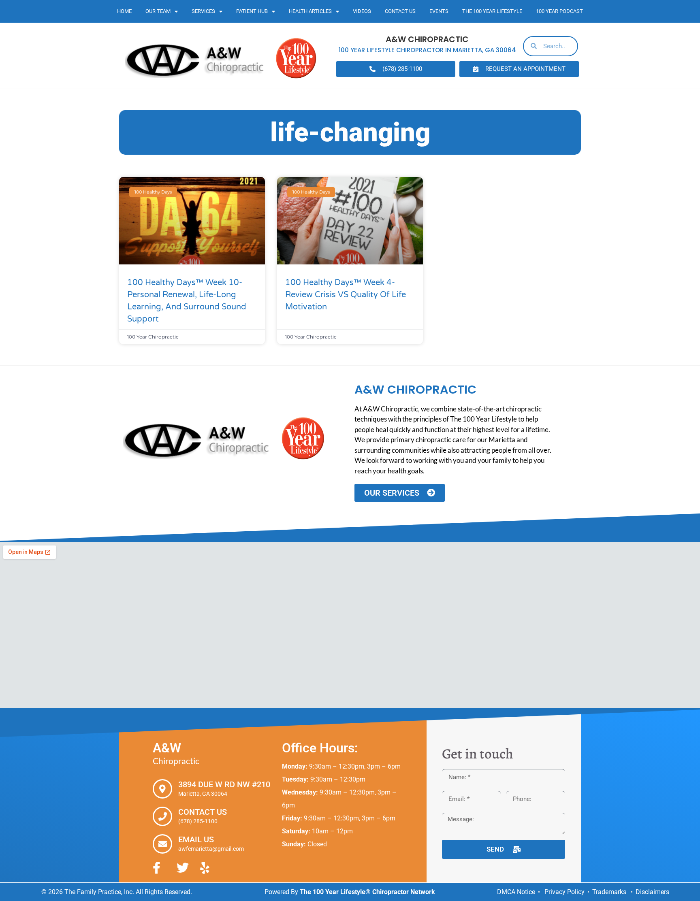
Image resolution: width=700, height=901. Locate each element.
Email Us (196, 839)
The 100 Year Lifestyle (492, 11)
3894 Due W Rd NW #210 (224, 784)
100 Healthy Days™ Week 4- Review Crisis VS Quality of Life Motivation (345, 295)
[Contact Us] (162, 816)
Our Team (158, 11)
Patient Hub (252, 11)
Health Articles (310, 11)
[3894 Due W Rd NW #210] (162, 789)
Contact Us (400, 11)
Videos (362, 11)
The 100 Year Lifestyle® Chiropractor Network (367, 892)
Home (124, 11)
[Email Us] (162, 844)
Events (438, 11)
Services (203, 11)
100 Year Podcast (559, 11)
